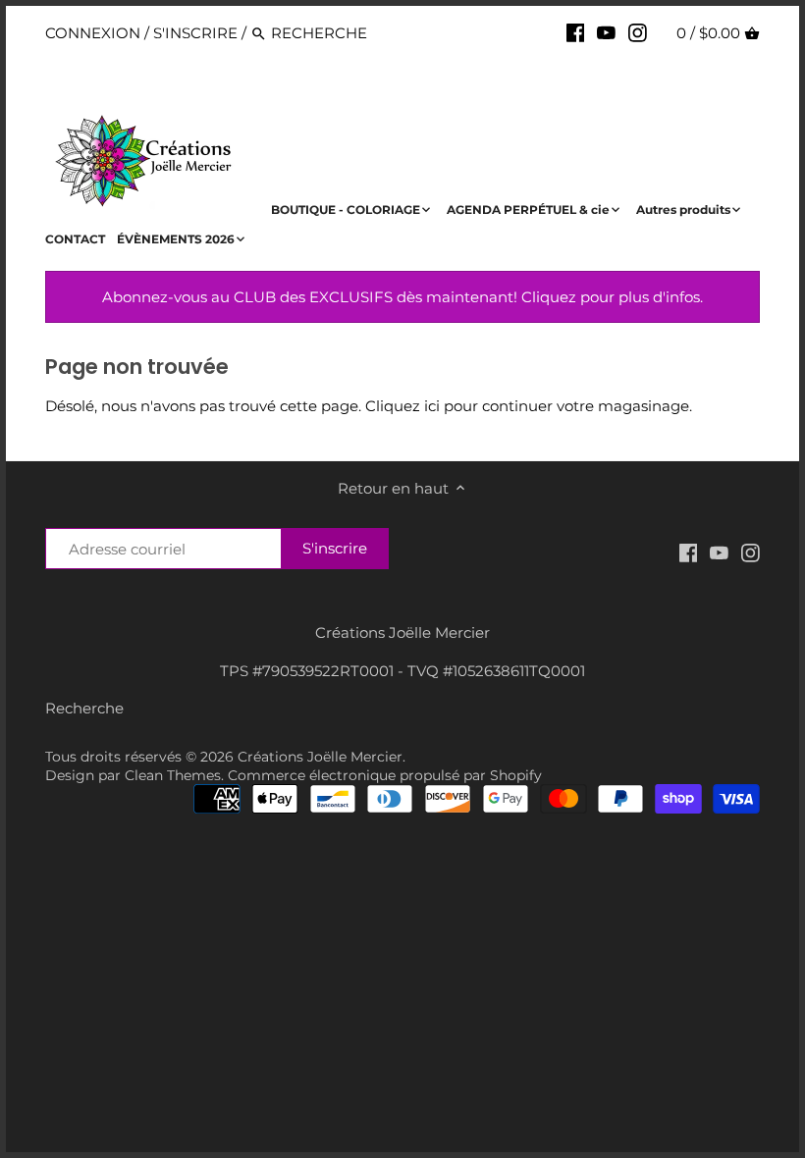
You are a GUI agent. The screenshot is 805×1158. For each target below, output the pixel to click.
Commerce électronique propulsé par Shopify (385, 775)
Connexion (92, 33)
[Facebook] (575, 32)
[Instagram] (637, 32)
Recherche (84, 708)
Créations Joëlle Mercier (320, 756)
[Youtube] (606, 32)
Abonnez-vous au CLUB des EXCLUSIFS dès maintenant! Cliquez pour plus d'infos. (402, 297)
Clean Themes (173, 775)
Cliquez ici (402, 405)
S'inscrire (195, 33)
